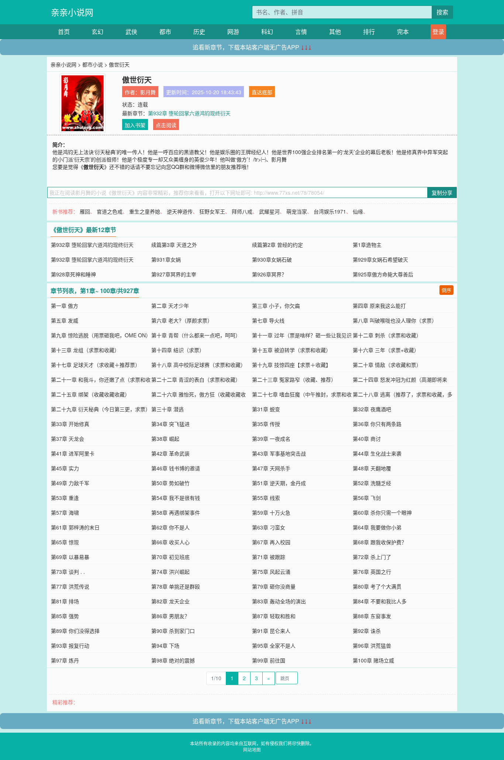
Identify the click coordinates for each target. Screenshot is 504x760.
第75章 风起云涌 (271, 571)
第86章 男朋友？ (170, 616)
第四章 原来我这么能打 (379, 305)
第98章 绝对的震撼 (173, 660)
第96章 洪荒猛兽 (372, 645)
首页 (64, 31)
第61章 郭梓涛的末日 (75, 527)
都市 (165, 31)
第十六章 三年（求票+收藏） (386, 350)
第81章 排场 (65, 601)
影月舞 (148, 92)
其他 (335, 31)
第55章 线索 (266, 497)
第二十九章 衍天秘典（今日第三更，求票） (101, 409)
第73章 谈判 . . (68, 571)
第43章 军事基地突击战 (279, 453)
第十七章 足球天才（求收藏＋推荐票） (95, 364)
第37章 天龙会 (67, 438)
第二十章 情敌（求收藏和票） (387, 364)
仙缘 (358, 211)
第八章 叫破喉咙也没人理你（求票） (395, 320)
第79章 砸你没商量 (274, 586)
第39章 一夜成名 (271, 438)
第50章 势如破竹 (170, 483)
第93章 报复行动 (70, 645)
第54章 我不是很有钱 (175, 497)
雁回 (85, 211)
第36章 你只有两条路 (377, 423)
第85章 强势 (65, 616)
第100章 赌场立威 (373, 660)
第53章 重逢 (65, 497)
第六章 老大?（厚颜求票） (182, 320)
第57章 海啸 (65, 512)
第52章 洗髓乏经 (372, 483)
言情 (301, 31)
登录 (438, 31)
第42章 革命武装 (170, 453)
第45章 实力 (65, 468)
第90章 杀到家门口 (173, 630)
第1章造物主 (367, 244)
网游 (233, 31)
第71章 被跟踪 (268, 556)
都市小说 (92, 64)
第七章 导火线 (268, 320)
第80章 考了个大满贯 (377, 586)
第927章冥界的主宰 (173, 274)
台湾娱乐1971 (330, 211)
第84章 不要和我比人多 (380, 601)
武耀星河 (269, 211)
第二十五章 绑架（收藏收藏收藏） (90, 394)
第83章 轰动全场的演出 (279, 601)
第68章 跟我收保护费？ (380, 542)
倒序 (446, 289)
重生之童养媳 (144, 211)
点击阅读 (166, 125)
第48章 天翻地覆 (372, 468)
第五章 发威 (64, 320)
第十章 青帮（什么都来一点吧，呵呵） (196, 335)
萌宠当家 (296, 211)
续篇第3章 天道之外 (174, 244)
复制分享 (442, 192)
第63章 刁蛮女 (268, 527)
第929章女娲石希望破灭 (380, 259)
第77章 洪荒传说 (70, 586)
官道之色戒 (109, 211)
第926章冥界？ (269, 274)
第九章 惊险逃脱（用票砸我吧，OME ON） (101, 335)
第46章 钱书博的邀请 (175, 468)
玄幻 (97, 31)
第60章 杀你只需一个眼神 (382, 512)
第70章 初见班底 (170, 556)
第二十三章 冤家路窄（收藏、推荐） (294, 379)
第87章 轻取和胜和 (274, 616)
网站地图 (252, 749)
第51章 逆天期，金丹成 (279, 483)
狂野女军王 (212, 211)
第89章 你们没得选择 (75, 630)
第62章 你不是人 (170, 527)
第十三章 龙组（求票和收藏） (85, 350)
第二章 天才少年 (170, 305)
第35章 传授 (266, 423)
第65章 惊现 (65, 542)
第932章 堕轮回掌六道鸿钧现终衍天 (189, 113)
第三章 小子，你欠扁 (276, 305)
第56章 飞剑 (367, 497)
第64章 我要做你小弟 (377, 527)
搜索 (442, 12)
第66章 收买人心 (170, 542)
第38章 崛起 (165, 438)
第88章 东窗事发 (372, 616)
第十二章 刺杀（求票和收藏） (387, 335)
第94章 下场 (165, 645)
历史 (199, 31)
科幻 (267, 31)
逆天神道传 (180, 211)
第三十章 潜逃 (167, 409)
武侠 (131, 31)
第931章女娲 (166, 259)
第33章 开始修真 (70, 423)
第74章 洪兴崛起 (170, 571)
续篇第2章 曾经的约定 (277, 244)
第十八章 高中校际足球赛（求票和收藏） (198, 364)
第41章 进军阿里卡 (72, 453)
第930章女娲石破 (272, 259)
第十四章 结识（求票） (177, 350)
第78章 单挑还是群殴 (175, 586)
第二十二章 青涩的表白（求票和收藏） (196, 379)
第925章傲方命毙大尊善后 (383, 274)
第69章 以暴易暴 (70, 556)
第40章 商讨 (367, 438)
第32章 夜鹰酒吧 (372, 409)
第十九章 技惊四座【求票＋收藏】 (291, 364)
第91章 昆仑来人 (271, 630)
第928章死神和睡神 (73, 274)
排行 (369, 31)
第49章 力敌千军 (70, 483)
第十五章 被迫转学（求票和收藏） (291, 350)
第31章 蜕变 (266, 409)
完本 (403, 31)
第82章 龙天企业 (170, 601)
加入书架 (135, 125)
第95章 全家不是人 (274, 645)
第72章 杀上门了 (372, 556)
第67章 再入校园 (271, 542)
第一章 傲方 (64, 305)
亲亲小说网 (72, 12)
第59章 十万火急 (271, 512)
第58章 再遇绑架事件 (175, 512)
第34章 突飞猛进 (170, 423)
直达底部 (262, 92)
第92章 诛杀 (367, 630)
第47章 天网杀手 (271, 468)
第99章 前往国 (268, 660)
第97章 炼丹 (65, 660)
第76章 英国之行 (372, 571)
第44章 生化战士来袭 (377, 453)
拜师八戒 (242, 211)
